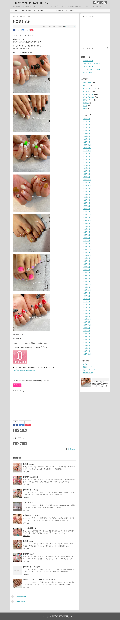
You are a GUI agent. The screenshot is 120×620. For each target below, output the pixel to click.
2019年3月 (86, 241)
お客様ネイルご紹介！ (31, 490)
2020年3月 (86, 206)
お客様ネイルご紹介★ (31, 515)
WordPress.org (88, 373)
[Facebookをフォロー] (94, 3)
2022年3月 (86, 136)
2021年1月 (86, 177)
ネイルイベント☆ (29, 502)
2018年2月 (86, 278)
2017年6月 (86, 302)
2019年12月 (87, 214)
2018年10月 (87, 255)
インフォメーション (58, 10)
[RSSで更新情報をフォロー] (105, 3)
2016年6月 (86, 336)
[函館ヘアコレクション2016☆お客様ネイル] (17, 584)
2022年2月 (86, 139)
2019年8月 (86, 226)
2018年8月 (86, 261)
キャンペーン (70, 10)
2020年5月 (86, 200)
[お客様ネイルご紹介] (17, 482)
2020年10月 (87, 185)
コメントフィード (89, 370)
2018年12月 (87, 249)
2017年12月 (87, 284)
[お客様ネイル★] (17, 469)
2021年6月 (86, 162)
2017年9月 (86, 293)
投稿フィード (87, 367)
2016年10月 (87, 325)
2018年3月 (86, 275)
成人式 (85, 106)
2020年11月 (87, 182)
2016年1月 (86, 351)
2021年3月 (86, 171)
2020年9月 (86, 188)
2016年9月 (86, 328)
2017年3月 (86, 310)
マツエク (86, 103)
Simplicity (65, 615)
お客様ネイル (28, 541)
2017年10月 (87, 290)
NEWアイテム (87, 82)
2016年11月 (87, 322)
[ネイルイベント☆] (17, 507)
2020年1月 (86, 212)
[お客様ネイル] (17, 546)
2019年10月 (87, 220)
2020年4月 (86, 203)
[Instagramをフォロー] (98, 3)
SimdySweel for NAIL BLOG (30, 2)
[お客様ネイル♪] (17, 559)
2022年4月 (86, 133)
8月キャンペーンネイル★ (91, 69)
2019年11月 (87, 217)
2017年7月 (86, 299)
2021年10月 (87, 151)
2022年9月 (86, 119)
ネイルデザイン (15, 10)
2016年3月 (86, 345)
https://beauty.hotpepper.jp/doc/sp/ (24, 370)
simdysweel (71, 449)
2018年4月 (86, 273)
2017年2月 (86, 313)
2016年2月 (86, 348)
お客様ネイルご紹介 (30, 477)
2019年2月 (86, 243)
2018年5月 (86, 270)
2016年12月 (87, 319)
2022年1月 (86, 142)
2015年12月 (87, 354)
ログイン (86, 364)
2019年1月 (86, 246)
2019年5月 (86, 235)
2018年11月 (87, 252)
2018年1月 (86, 281)
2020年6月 (86, 197)
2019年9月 (86, 223)
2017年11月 (87, 287)
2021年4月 (86, 168)
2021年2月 (86, 174)
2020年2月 (86, 209)
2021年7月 (86, 159)
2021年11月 (87, 148)
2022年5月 (86, 130)
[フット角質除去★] (17, 533)
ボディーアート (26, 10)
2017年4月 (86, 307)
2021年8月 (86, 156)
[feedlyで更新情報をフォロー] (101, 3)
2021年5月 (86, 165)
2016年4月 (86, 342)
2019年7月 (86, 229)
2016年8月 (86, 331)
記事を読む (26, 471)
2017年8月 (86, 296)
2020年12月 (87, 180)
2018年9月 (86, 258)
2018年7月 (86, 264)
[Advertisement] (27, 404)
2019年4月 (86, 238)
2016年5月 (86, 339)
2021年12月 (87, 145)
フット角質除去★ (29, 528)
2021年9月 (86, 153)
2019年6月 (86, 232)
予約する (17, 385)
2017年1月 (86, 316)
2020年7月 (86, 194)
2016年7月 (86, 333)
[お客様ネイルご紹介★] (17, 520)
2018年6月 (86, 267)
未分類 (85, 108)
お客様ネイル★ (29, 464)
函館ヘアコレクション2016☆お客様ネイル (39, 579)
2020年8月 (86, 191)
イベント (48, 10)
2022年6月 (86, 127)
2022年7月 (86, 124)
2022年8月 (86, 122)
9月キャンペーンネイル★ (91, 64)
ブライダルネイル (38, 10)
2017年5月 (86, 304)
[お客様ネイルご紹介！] (17, 495)
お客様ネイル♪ (28, 554)
